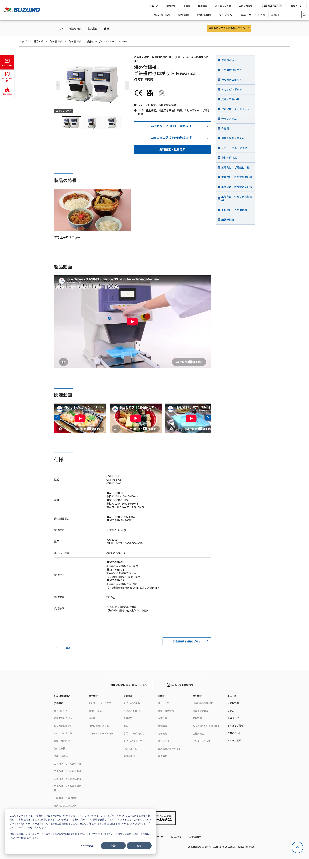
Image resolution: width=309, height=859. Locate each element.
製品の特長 (75, 28)
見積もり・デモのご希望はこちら (227, 28)
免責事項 (162, 756)
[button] (127, 85)
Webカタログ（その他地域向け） (172, 137)
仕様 (106, 28)
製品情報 (38, 41)
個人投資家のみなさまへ (170, 748)
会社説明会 (198, 733)
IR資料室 (162, 718)
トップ (23, 41)
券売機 (92, 718)
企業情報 (127, 695)
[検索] (304, 15)
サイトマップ (157, 836)
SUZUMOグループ (132, 741)
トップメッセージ (132, 710)
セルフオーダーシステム (101, 703)
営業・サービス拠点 (133, 733)
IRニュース (163, 703)
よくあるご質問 (235, 725)
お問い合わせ (234, 733)
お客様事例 (233, 703)
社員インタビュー (202, 710)
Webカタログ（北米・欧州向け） (172, 126)
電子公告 (162, 733)
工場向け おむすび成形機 (67, 771)
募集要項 (197, 718)
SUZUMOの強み (62, 695)
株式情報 (162, 725)
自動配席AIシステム (99, 725)
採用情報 (197, 695)
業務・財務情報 (166, 710)
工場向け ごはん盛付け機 (67, 763)
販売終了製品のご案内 (65, 805)
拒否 (139, 845)
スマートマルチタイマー (101, 733)
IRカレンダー (164, 741)
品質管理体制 (195, 836)
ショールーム (130, 748)
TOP (60, 28)
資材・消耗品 (61, 756)
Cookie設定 (87, 845)
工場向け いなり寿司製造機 (67, 788)
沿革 (125, 725)
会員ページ (296, 5)
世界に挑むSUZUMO (203, 703)
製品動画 (93, 28)
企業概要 (127, 718)
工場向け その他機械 (65, 798)
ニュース (231, 695)
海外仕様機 (56, 41)
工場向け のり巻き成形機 (67, 778)
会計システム (95, 710)
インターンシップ (202, 741)
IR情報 (161, 695)
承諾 (113, 845)
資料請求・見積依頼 (172, 149)
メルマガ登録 (234, 740)
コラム (230, 710)
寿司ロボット (61, 710)
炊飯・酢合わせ (62, 740)
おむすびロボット (63, 733)
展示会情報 (129, 756)
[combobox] (285, 14)
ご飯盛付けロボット (64, 718)
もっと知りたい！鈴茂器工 (206, 725)
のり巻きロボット (63, 725)
